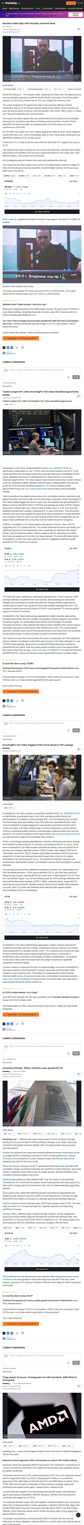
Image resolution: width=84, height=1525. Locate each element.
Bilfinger (60, 1158)
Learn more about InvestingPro (46, 650)
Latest (4, 8)
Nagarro (6, 1282)
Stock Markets (60, 8)
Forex (38, 8)
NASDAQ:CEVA (72, 813)
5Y (25, 193)
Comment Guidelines (9, 383)
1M (13, 193)
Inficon (71, 1158)
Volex (5, 1193)
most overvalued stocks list (67, 834)
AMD (31, 1460)
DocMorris (7, 1279)
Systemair (7, 1179)
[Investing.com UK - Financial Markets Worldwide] (12, 3)
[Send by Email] (22, 347)
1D (6, 193)
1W (10, 193)
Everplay (6, 1214)
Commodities (47, 8)
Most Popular (14, 8)
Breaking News (27, 8)
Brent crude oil (9, 219)
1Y (21, 193)
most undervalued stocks (36, 489)
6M (17, 193)
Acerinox (7, 1203)
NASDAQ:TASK (61, 468)
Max (29, 193)
